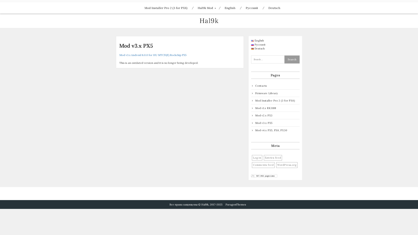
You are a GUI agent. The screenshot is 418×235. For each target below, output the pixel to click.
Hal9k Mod (205, 8)
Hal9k (209, 20)
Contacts (261, 85)
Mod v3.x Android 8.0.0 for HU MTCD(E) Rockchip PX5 (152, 55)
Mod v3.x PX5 (264, 123)
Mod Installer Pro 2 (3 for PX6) (166, 8)
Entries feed (273, 157)
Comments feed (263, 164)
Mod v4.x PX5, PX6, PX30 (271, 130)
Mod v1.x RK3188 (265, 108)
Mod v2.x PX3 (264, 115)
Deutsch (274, 8)
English (230, 8)
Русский (252, 8)
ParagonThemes (235, 204)
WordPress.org (287, 164)
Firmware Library (266, 93)
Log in (257, 157)
